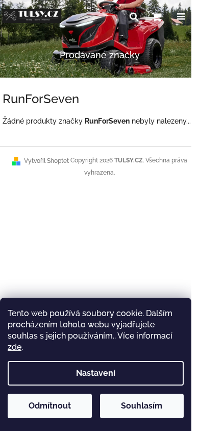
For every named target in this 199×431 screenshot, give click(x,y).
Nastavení (95, 373)
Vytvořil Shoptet (46, 160)
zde (14, 347)
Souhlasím (141, 406)
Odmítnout (50, 406)
